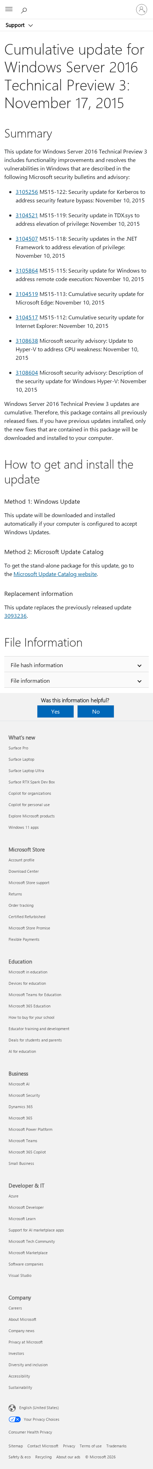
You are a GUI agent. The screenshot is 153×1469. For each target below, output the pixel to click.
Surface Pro (18, 747)
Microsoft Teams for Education (35, 994)
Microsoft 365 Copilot (27, 1152)
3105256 (27, 191)
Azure (14, 1196)
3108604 (27, 372)
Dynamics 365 (21, 1106)
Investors (16, 1353)
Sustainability (20, 1387)
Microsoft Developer (26, 1207)
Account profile (22, 859)
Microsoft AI (19, 1084)
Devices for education (27, 983)
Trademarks (116, 1445)
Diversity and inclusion (28, 1364)
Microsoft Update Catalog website (55, 573)
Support (16, 24)
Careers (15, 1308)
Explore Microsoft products (32, 816)
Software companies (26, 1264)
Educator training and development (39, 1028)
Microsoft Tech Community (32, 1241)
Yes (55, 711)
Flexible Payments (24, 939)
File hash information (37, 665)
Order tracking (21, 905)
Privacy (69, 1445)
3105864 (27, 270)
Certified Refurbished (27, 916)
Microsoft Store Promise (29, 928)
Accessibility (19, 1376)
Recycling (43, 1456)
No (96, 711)
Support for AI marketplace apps (36, 1230)
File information (30, 680)
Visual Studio (20, 1275)
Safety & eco (20, 1456)
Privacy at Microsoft (26, 1342)
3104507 (27, 238)
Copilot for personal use (29, 804)
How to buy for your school (31, 1017)
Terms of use (91, 1445)
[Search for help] (25, 9)
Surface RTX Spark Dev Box (32, 781)
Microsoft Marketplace (28, 1252)
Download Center (24, 871)
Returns (15, 894)
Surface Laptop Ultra (26, 770)
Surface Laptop (21, 759)
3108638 (27, 340)
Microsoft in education (28, 971)
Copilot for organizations (30, 793)
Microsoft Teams (23, 1140)
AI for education (22, 1051)
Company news (22, 1330)
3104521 (27, 215)
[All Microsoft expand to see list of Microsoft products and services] (8, 9)
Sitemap (16, 1445)
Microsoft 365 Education (30, 1006)
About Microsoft (22, 1319)
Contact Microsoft (42, 1445)
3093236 (15, 615)
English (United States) (39, 1407)
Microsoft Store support (29, 882)
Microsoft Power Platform (30, 1129)
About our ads (68, 1456)
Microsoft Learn (22, 1218)
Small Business (21, 1163)
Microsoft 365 (20, 1118)
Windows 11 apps (24, 827)
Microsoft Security (24, 1095)
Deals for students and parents (35, 1040)
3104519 (27, 293)
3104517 (27, 317)
